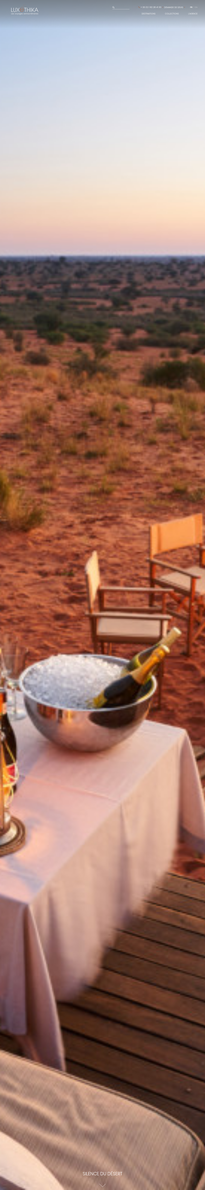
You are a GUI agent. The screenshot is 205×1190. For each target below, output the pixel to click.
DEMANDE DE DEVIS (173, 7)
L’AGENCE (192, 13)
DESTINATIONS (148, 13)
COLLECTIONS (172, 13)
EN (196, 7)
